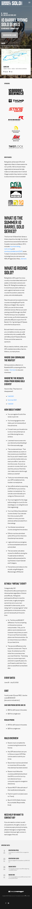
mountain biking (15, 246)
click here (23, 259)
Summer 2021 (12, 400)
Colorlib (28, 895)
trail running (8, 249)
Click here (12, 370)
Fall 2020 (11, 396)
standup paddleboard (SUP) (13, 251)
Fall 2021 (10, 404)
